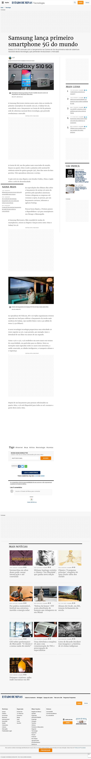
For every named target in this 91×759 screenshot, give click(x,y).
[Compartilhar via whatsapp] (25, 466)
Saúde (4, 723)
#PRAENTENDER (36, 717)
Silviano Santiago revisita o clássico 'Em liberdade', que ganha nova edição (45, 572)
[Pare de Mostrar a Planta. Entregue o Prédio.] (70, 188)
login (36, 476)
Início (2, 7)
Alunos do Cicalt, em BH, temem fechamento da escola (69, 608)
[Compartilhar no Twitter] (22, 466)
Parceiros (19, 715)
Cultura (4, 727)
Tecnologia (39, 3)
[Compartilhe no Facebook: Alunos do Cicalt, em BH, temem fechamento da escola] (72, 603)
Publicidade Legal (7, 731)
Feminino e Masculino (37, 727)
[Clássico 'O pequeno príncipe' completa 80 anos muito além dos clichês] (69, 558)
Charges (34, 721)
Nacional (4, 717)
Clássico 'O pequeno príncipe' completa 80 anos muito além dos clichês (68, 573)
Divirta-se (34, 744)
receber (45, 458)
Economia (5, 715)
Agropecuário (35, 740)
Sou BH (19, 723)
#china (32, 447)
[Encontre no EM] (75, 2)
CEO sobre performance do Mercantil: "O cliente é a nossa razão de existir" (21, 644)
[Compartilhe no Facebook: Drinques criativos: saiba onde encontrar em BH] (24, 675)
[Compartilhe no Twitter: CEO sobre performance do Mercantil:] (25, 639)
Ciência (34, 725)
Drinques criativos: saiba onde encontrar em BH (20, 678)
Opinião (34, 713)
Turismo (34, 723)
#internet (19, 447)
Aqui (18, 719)
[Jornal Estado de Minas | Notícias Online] (22, 3)
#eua (26, 447)
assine (42, 476)
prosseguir (45, 750)
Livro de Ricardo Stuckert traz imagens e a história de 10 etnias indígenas (69, 644)
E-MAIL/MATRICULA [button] (32, 502)
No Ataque (34, 738)
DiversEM (4, 721)
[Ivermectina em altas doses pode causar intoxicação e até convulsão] (21, 558)
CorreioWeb (49, 711)
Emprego (34, 719)
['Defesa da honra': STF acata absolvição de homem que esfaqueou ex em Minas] (45, 593)
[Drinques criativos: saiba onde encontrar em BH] (21, 665)
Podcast (34, 736)
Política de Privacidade (79, 747)
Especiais (34, 715)
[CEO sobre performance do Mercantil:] (21, 629)
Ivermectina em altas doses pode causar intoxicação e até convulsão (19, 573)
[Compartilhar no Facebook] (19, 466)
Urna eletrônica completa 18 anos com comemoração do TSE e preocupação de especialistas (45, 646)
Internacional (5, 719)
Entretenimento (36, 742)
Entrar (87, 2)
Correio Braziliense (51, 713)
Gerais (4, 711)
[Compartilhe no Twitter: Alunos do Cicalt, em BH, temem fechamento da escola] (74, 603)
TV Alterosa (20, 713)
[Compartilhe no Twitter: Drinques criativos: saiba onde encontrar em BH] (25, 675)
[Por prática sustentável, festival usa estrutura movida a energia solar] (21, 593)
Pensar (33, 734)
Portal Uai (19, 711)
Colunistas (5, 725)
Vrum (18, 721)
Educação (5, 729)
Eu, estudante (50, 715)
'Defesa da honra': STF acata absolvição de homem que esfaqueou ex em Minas (45, 609)
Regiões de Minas (36, 711)
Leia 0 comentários (31, 473)
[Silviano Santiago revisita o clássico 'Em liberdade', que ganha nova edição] (45, 558)
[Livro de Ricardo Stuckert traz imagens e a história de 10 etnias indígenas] (69, 629)
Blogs (18, 717)
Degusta (34, 729)
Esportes (34, 733)
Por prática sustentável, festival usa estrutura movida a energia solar (20, 608)
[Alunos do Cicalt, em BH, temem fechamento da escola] (69, 593)
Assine (80, 2)
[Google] (31, 499)
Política (4, 713)
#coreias (49, 447)
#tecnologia (40, 447)
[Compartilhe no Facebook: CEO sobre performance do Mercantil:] (24, 639)
